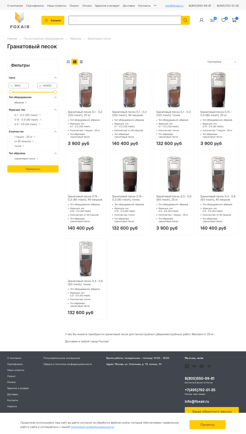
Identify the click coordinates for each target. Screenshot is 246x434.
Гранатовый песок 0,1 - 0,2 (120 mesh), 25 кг (85, 113)
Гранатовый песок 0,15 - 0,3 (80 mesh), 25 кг (216, 113)
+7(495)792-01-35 (200, 389)
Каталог (56, 20)
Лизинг (74, 5)
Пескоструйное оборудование (44, 38)
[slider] (10, 92)
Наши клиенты (56, 5)
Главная (12, 38)
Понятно (207, 424)
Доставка (129, 5)
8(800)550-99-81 (200, 5)
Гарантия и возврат (107, 5)
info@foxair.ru (174, 5)
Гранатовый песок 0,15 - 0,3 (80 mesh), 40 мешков (85, 197)
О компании (15, 5)
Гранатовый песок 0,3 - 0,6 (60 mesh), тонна (85, 282)
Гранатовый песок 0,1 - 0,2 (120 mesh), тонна (173, 113)
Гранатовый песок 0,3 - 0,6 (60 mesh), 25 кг (173, 197)
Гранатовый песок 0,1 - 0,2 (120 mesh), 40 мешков (129, 113)
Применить (33, 169)
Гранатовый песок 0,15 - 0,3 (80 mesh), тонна (127, 197)
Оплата (87, 5)
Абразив (76, 38)
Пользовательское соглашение (61, 358)
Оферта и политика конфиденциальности (67, 364)
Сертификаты (35, 5)
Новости (12, 406)
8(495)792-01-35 (228, 5)
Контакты (144, 5)
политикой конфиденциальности (92, 427)
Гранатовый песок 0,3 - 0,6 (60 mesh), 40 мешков (218, 197)
